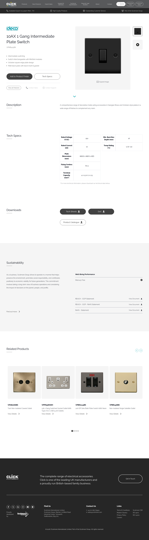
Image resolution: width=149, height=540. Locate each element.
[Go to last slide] (136, 350)
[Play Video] (137, 44)
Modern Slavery (122, 512)
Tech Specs (47, 76)
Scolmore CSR (138, 510)
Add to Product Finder (19, 76)
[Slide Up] (74, 97)
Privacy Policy (121, 515)
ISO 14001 (136, 515)
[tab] (72, 431)
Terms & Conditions (123, 510)
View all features (13, 88)
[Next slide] (141, 350)
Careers (119, 517)
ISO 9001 (136, 512)
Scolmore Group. (85, 529)
